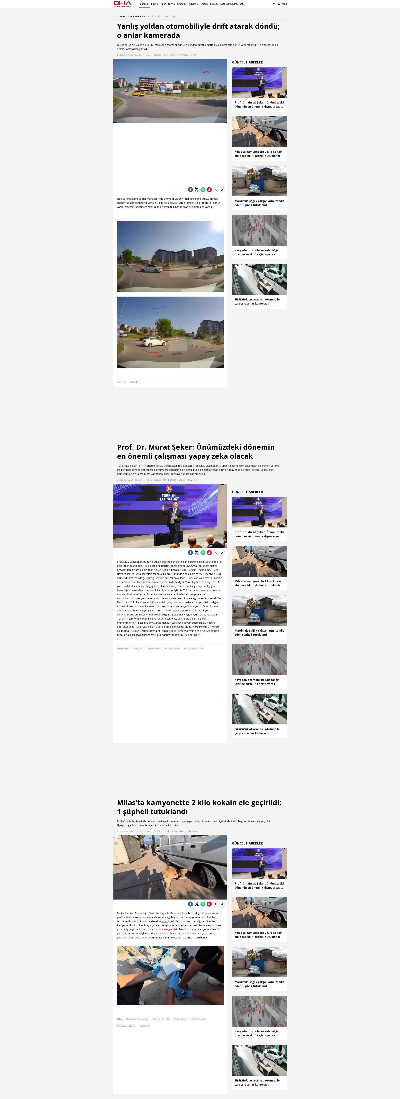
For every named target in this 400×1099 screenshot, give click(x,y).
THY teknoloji (123, 648)
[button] (123, 121)
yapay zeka (233, 469)
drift (224, 45)
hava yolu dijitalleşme (193, 648)
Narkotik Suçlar (180, 1019)
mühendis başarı (172, 648)
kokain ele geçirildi (259, 821)
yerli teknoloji (154, 648)
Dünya (171, 3)
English (204, 3)
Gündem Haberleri (136, 16)
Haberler (121, 16)
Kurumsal (193, 3)
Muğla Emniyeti (198, 1019)
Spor (163, 3)
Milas (132, 821)
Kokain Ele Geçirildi (161, 1019)
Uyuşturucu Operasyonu (137, 1019)
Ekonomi (181, 3)
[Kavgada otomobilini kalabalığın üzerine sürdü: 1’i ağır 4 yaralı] (145, 75)
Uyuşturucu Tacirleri (126, 1026)
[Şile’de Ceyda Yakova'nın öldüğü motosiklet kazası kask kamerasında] (175, 75)
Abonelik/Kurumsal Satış (232, 3)
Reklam (214, 3)
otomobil (172, 45)
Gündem (144, 3)
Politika (154, 3)
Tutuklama (144, 1026)
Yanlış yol (121, 382)
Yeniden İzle (173, 110)
